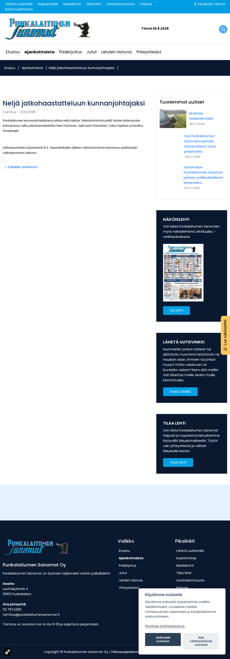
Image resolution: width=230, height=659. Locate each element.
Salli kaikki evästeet (163, 639)
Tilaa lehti (93, 4)
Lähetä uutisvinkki (19, 4)
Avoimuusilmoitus (19, 9)
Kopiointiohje (48, 4)
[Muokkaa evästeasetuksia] (7, 653)
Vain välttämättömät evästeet (201, 641)
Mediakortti (72, 4)
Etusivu (13, 52)
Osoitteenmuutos (121, 4)
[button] (176, 310)
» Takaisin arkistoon (21, 167)
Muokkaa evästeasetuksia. (165, 626)
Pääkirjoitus (70, 52)
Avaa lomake (180, 391)
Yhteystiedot (148, 52)
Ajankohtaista (39, 52)
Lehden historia (116, 52)
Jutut (91, 52)
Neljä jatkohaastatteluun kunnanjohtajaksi (81, 68)
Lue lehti (176, 310)
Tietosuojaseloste (125, 652)
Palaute (146, 4)
